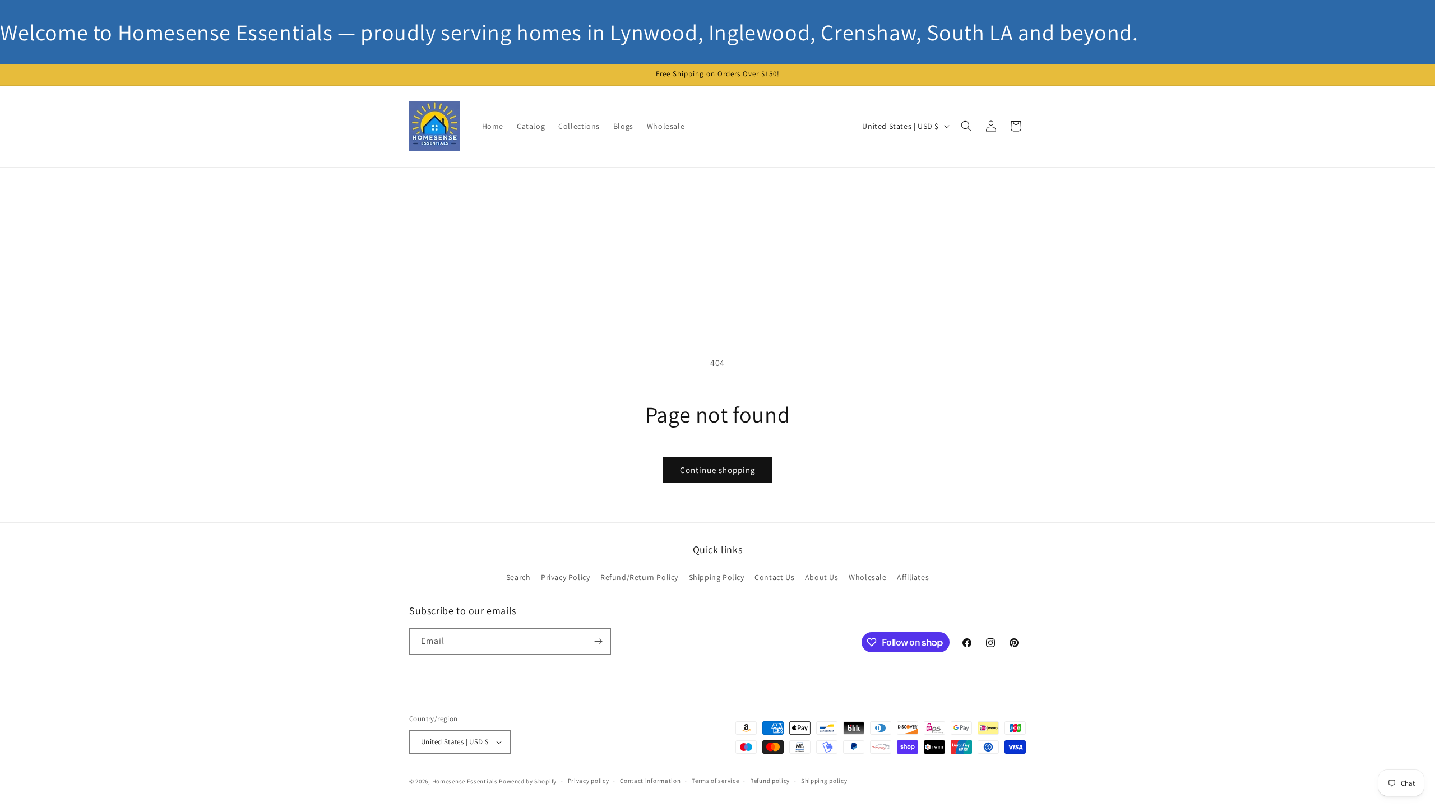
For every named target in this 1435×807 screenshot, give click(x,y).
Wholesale (867, 577)
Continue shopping (718, 470)
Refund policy (770, 781)
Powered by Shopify (528, 781)
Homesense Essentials (465, 781)
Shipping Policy (716, 577)
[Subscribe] (598, 641)
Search (518, 577)
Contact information (650, 781)
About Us (822, 577)
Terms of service (715, 781)
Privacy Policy (565, 577)
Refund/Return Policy (639, 577)
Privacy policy (588, 781)
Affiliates (913, 577)
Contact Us (774, 577)
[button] (966, 126)
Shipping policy (824, 781)
